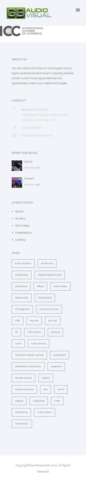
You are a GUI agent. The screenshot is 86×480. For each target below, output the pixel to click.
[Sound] (17, 165)
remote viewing (23, 378)
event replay (60, 286)
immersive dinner (49, 309)
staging (19, 400)
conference (21, 286)
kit (16, 332)
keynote (34, 320)
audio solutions (23, 263)
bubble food (21, 275)
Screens (29, 178)
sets (45, 389)
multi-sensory (38, 343)
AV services (47, 263)
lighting (55, 332)
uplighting (38, 400)
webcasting (21, 412)
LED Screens (34, 332)
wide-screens (44, 412)
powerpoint (59, 355)
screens (46, 378)
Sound (28, 161)
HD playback (45, 297)
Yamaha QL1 (22, 423)
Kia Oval (52, 320)
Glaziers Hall (21, 297)
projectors (56, 366)
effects (40, 286)
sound (60, 389)
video (57, 400)
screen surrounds (24, 389)
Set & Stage (22, 225)
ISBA (17, 320)
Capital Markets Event (50, 275)
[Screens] (17, 182)
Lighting (20, 239)
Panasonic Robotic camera (29, 355)
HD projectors (22, 309)
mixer (18, 343)
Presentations (23, 232)
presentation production (28, 366)
